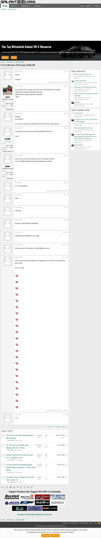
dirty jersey (10, 178)
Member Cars (25, 6)
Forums (4, 6)
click (16, 418)
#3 (67, 113)
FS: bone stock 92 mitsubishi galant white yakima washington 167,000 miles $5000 (21, 467)
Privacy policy (84, 523)
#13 (67, 414)
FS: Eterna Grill (78, 113)
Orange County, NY (8, 151)
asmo (63, 437)
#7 (67, 195)
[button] (14, 6)
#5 (67, 155)
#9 (67, 220)
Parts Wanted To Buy (80, 149)
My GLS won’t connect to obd (82, 74)
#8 (67, 207)
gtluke (7, 166)
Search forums (12, 9)
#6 (67, 182)
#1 (67, 71)
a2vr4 (7, 97)
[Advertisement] (50, 26)
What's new (37, 6)
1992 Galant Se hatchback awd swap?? (85, 87)
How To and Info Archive (80, 91)
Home (95, 523)
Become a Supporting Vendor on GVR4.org (34, 515)
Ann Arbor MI (9, 109)
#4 (67, 128)
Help (90, 523)
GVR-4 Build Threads (80, 106)
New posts (4, 9)
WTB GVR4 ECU (78, 145)
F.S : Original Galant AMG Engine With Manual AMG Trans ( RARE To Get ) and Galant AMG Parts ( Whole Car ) (85, 136)
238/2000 (77, 102)
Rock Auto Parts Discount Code (83, 128)
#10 (67, 232)
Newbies (76, 78)
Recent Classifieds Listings (81, 110)
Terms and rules (74, 523)
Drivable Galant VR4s (80, 80)
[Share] (64, 71)
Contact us (65, 523)
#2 (67, 86)
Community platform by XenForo (50, 526)
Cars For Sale (18, 440)
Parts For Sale (78, 117)
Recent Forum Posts (78, 71)
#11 (67, 245)
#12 (67, 257)
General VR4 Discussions (81, 84)
